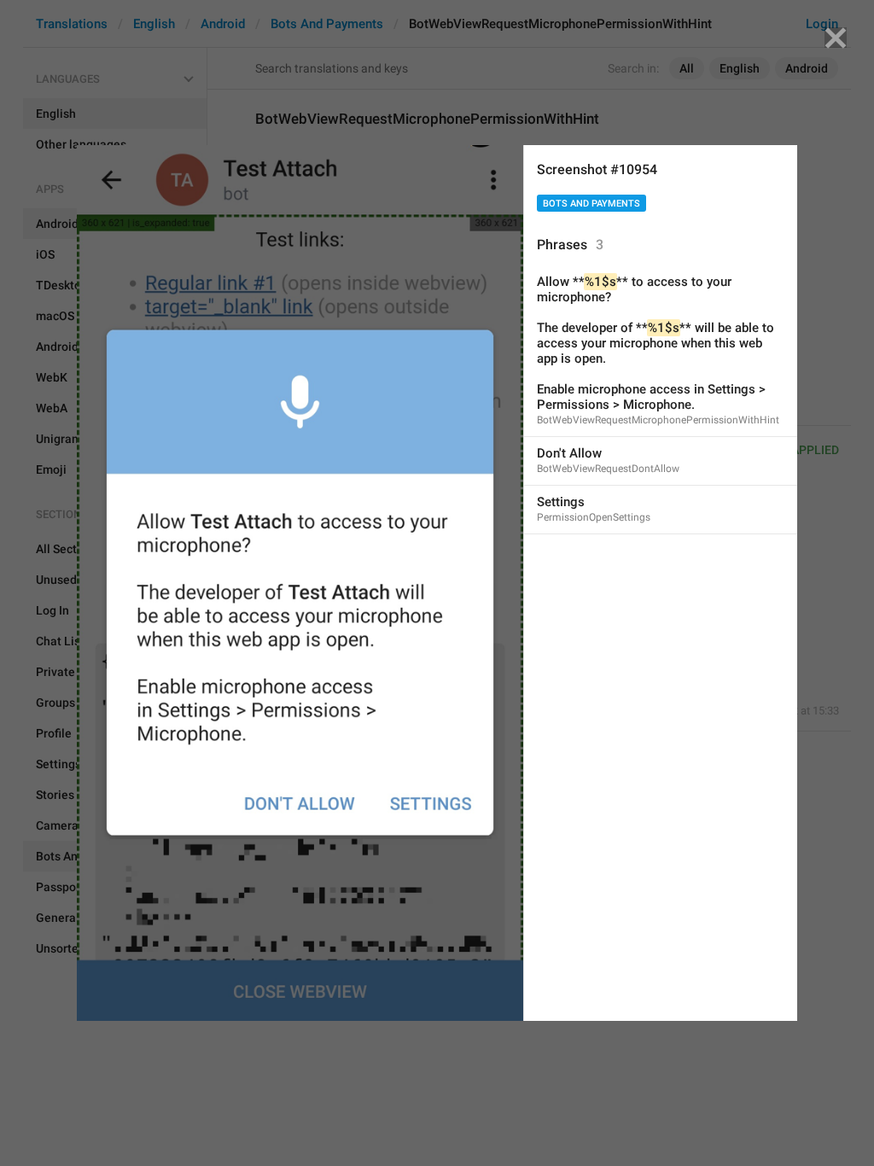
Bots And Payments (591, 203)
